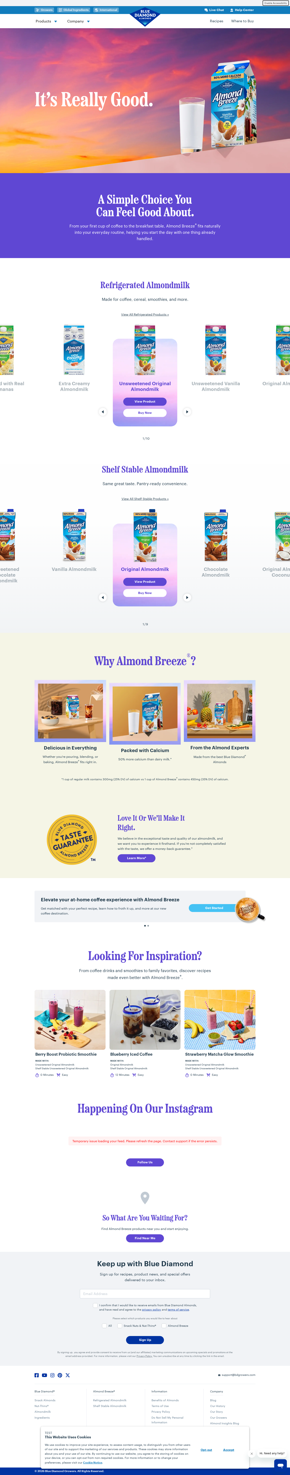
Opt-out (206, 1450)
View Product (145, 401)
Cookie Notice (92, 1462)
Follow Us (145, 1162)
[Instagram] (52, 1374)
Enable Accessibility (276, 3)
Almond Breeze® (104, 1391)
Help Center (244, 10)
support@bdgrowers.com (238, 1374)
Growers (47, 9)
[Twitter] (67, 1374)
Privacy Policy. (144, 1356)
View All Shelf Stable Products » (145, 499)
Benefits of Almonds (165, 1400)
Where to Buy (242, 21)
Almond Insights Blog (224, 1423)
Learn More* (136, 858)
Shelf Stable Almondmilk (109, 1406)
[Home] (145, 17)
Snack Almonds (45, 1400)
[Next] (187, 412)
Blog (213, 1400)
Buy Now (145, 412)
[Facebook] (37, 1374)
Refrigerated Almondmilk (109, 1400)
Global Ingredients (77, 9)
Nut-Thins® (42, 1406)
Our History (217, 1406)
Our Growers (218, 1417)
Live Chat (216, 10)
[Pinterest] (60, 1374)
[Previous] (103, 412)
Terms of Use (160, 1406)
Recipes (216, 21)
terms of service (178, 1309)
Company (75, 21)
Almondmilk (43, 1411)
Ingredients (42, 1417)
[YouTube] (44, 1374)
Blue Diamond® (45, 1391)
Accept (228, 1450)
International (108, 9)
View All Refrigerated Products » (145, 314)
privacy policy (151, 1309)
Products (43, 21)
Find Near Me (145, 1238)
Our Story (216, 1411)
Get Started (214, 908)
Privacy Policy (161, 1411)
